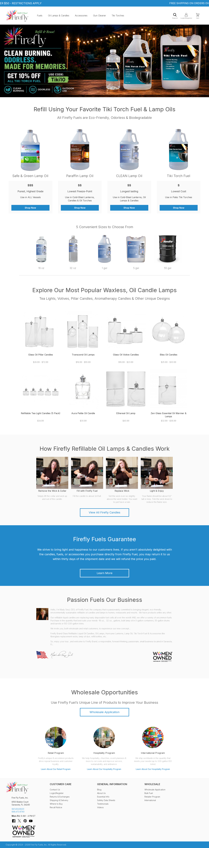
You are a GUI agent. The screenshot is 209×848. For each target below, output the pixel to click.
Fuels (39, 15)
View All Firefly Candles (104, 512)
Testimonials (102, 804)
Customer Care (61, 784)
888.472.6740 (18, 811)
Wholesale (152, 784)
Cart (197, 18)
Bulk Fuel (148, 793)
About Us (101, 793)
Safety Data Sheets (106, 800)
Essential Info (103, 796)
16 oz (41, 268)
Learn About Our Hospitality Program (104, 769)
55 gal (167, 268)
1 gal (104, 268)
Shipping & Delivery (59, 800)
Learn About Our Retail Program (56, 769)
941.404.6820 (18, 809)
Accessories (81, 15)
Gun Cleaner (99, 15)
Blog (99, 789)
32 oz (73, 268)
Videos (100, 807)
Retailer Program (152, 796)
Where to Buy (56, 804)
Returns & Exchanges (60, 796)
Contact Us (55, 789)
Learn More (104, 573)
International (150, 800)
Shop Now (30, 207)
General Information (112, 784)
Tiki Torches (118, 15)
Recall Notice (56, 807)
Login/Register (186, 18)
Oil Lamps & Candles (58, 15)
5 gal (136, 268)
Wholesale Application (104, 712)
